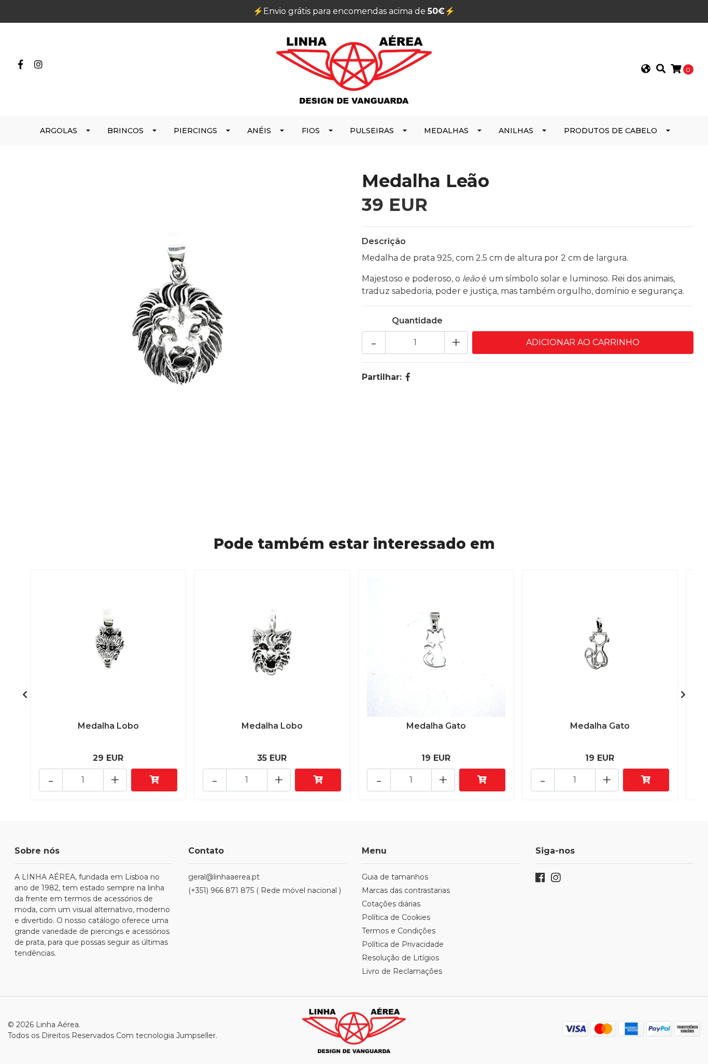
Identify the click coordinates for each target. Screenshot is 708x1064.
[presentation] (25, 695)
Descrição (384, 241)
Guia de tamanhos (395, 877)
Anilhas (516, 130)
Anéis (259, 130)
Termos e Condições (398, 930)
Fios (311, 130)
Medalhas (446, 130)
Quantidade (417, 320)
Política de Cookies (396, 917)
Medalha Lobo (108, 726)
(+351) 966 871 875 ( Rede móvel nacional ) (264, 890)
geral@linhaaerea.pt (224, 877)
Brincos (125, 130)
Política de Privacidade (403, 944)
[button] (646, 69)
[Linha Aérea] (354, 69)
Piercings (195, 130)
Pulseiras (372, 130)
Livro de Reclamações (402, 971)
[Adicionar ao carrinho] (154, 780)
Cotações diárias (391, 904)
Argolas (58, 130)
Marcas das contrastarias (406, 890)
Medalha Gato (436, 726)
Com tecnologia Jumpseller (166, 1035)
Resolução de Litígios (400, 957)
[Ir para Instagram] (39, 65)
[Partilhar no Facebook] (408, 377)
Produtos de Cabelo (610, 130)
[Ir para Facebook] (20, 65)
